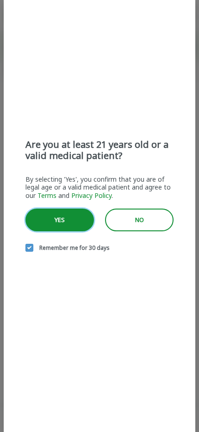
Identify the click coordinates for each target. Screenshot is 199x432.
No (139, 220)
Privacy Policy (91, 195)
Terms (46, 195)
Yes (60, 220)
